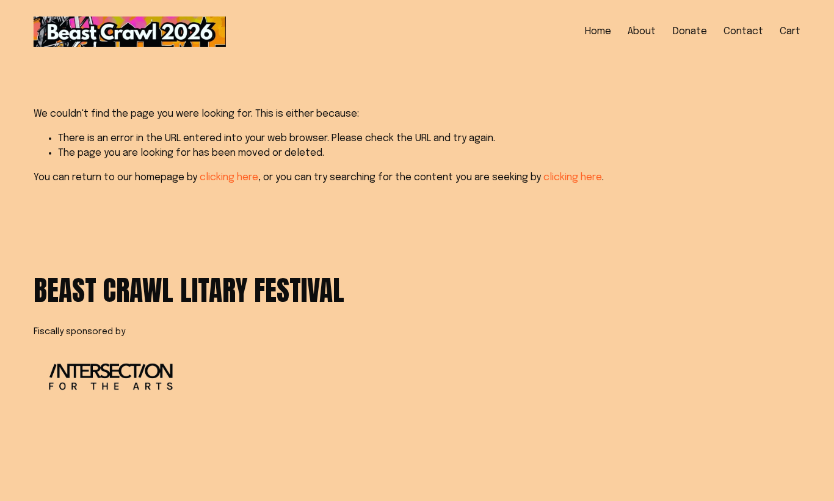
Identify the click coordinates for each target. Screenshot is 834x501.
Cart (790, 31)
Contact (743, 31)
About (642, 31)
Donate (690, 31)
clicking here (229, 177)
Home (598, 31)
